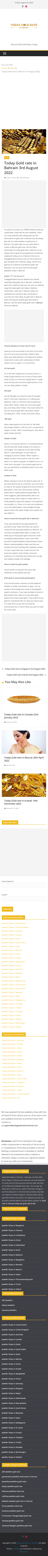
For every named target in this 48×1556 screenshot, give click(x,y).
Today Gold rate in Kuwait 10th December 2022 (21, 802)
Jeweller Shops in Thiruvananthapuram (17, 1279)
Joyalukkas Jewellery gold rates (14, 1481)
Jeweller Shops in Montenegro (13, 1023)
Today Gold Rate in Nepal (12, 1063)
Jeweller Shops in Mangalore (13, 1260)
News (6, 157)
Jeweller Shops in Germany (12, 969)
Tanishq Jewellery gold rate (12, 1521)
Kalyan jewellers (8, 1305)
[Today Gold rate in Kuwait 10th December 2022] (24, 775)
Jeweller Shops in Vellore (11, 1289)
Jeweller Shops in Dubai (11, 939)
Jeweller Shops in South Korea (13, 988)
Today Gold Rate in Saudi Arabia (14, 1079)
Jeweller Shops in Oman (11, 954)
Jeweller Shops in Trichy (11, 1284)
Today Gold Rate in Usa (11, 1098)
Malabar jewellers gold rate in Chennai (17, 1501)
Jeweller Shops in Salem (11, 1274)
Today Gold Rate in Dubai (12, 1048)
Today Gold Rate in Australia (13, 1040)
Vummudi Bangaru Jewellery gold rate (17, 1526)
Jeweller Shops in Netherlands (14, 981)
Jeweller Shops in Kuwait (11, 958)
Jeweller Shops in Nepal (11, 977)
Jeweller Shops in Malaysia (12, 973)
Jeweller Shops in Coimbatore (13, 1235)
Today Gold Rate (24, 178)
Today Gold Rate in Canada (12, 1044)
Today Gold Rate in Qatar (11, 1075)
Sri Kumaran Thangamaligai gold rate (16, 1516)
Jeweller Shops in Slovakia (12, 1019)
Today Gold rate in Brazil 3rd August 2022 (25, 675)
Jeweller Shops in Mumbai (12, 1265)
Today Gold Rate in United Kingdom (16, 1094)
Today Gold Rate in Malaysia (13, 1059)
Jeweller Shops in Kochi (11, 1250)
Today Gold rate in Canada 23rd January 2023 (21, 716)
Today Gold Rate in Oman (12, 1067)
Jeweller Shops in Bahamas (12, 992)
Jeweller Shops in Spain (11, 996)
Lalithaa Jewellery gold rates (13, 1496)
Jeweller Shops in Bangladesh (13, 962)
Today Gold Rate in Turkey (12, 1090)
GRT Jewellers (7, 1300)
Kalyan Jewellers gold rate (12, 1486)
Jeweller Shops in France (11, 965)
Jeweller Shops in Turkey (11, 1015)
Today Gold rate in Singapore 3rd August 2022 (25, 669)
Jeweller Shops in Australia (12, 931)
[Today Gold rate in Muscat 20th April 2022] (24, 732)
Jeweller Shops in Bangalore (13, 1225)
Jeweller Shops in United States (14, 923)
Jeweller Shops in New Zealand (14, 985)
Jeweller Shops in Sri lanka (12, 1004)
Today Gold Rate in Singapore (13, 1082)
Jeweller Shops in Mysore (12, 1269)
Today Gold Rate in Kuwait (12, 1056)
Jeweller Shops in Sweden (12, 1027)
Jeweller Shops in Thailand (12, 1011)
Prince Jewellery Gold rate (12, 1506)
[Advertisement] (24, 98)
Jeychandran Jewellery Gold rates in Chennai (19, 1476)
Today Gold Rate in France (12, 1052)
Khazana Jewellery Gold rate (13, 1491)
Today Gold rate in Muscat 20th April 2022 (24, 759)
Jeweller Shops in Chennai (12, 1230)
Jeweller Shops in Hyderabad (13, 1245)
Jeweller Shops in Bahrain (12, 950)
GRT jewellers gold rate (11, 1472)
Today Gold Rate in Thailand (13, 1086)
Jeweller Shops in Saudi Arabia (14, 942)
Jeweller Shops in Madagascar (13, 1000)
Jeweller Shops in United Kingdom (15, 927)
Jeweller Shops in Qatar (11, 946)
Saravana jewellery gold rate (13, 1511)
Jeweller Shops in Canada (12, 935)
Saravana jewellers (9, 1310)
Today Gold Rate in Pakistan (13, 1071)
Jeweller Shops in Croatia (11, 1008)
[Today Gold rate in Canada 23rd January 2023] (24, 689)
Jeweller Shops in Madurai (12, 1255)
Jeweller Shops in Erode (11, 1240)
